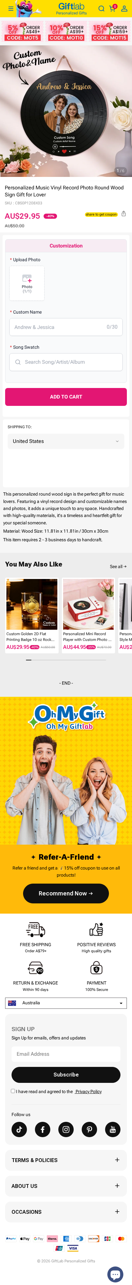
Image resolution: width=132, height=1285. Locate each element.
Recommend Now (63, 893)
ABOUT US (24, 1186)
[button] (7, 604)
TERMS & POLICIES (35, 1160)
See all (116, 566)
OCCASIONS (27, 1212)
